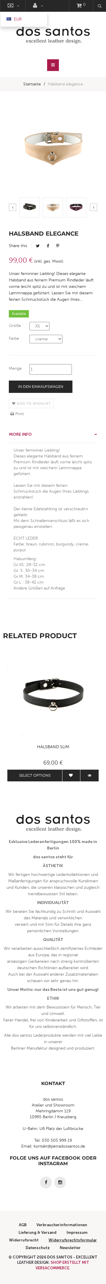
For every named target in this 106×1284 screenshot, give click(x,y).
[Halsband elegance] (29, 207)
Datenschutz (38, 1248)
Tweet (38, 246)
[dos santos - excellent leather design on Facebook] (46, 1182)
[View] (89, 775)
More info (20, 434)
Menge (15, 368)
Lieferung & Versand (38, 1232)
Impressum (77, 1232)
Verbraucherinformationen (62, 1225)
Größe (15, 325)
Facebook (48, 246)
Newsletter (70, 1248)
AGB (22, 1225)
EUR (17, 19)
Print (19, 414)
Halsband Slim (53, 747)
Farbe (14, 338)
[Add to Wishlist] (71, 775)
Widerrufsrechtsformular (73, 1240)
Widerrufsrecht (24, 1240)
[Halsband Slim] (53, 695)
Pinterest (57, 246)
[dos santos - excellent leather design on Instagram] (60, 1182)
